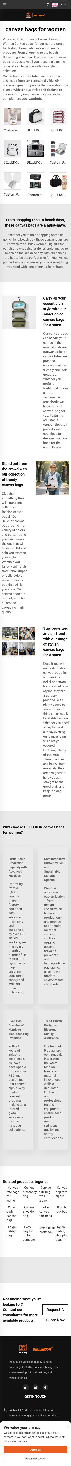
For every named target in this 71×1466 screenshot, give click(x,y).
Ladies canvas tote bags (45, 1212)
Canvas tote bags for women (13, 1194)
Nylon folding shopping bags (62, 1233)
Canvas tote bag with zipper (45, 1194)
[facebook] (45, 1387)
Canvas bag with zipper (61, 1192)
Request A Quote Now (55, 1311)
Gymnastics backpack (45, 1230)
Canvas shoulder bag (28, 1212)
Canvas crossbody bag (29, 1192)
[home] (35, 15)
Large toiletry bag (11, 1231)
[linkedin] (26, 1387)
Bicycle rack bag (61, 1209)
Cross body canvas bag (11, 1214)
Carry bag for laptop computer (29, 1233)
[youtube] (36, 1387)
